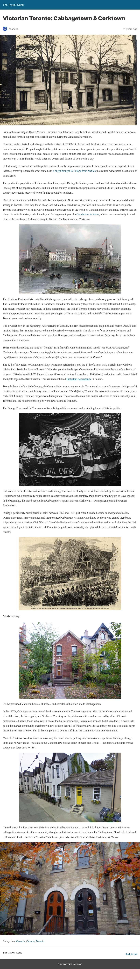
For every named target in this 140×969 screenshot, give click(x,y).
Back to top (131, 954)
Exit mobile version (70, 964)
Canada (20, 941)
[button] (134, 888)
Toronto (40, 941)
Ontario (30, 941)
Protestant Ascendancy (79, 379)
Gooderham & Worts (87, 214)
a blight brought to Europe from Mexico (74, 170)
